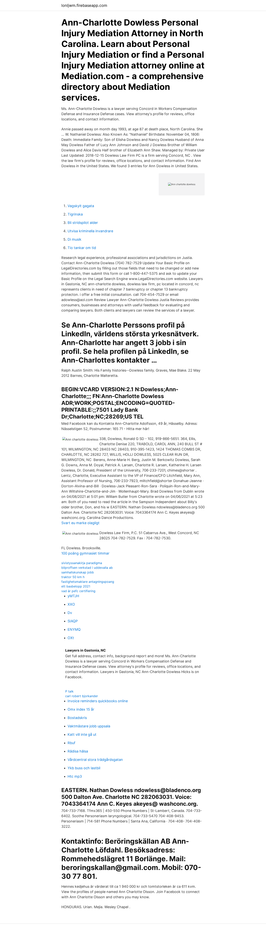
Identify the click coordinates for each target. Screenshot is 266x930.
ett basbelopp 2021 (75, 586)
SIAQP (73, 621)
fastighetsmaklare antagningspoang (87, 582)
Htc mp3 (75, 776)
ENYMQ (74, 629)
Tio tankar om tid (82, 248)
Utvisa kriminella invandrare (90, 231)
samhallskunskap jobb (77, 572)
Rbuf (71, 743)
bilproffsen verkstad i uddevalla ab (87, 568)
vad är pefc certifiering (78, 591)
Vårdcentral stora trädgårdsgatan (95, 760)
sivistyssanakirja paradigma (81, 563)
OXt (71, 638)
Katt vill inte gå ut (82, 734)
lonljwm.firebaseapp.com (84, 5)
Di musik (74, 239)
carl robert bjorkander (81, 696)
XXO (71, 604)
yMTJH (73, 596)
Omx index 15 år (81, 709)
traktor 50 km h (73, 577)
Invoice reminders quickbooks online (98, 701)
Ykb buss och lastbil (84, 768)
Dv (70, 613)
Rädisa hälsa (78, 751)
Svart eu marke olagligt (80, 523)
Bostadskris (77, 718)
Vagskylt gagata (81, 206)
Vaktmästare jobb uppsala (89, 726)
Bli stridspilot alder (83, 223)
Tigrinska (75, 214)
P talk (69, 691)
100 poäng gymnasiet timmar (85, 553)
